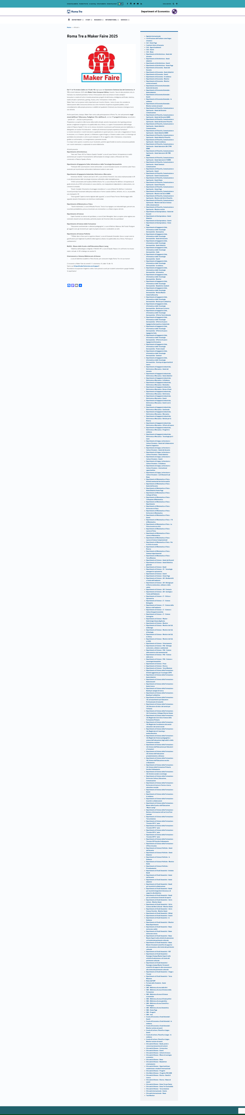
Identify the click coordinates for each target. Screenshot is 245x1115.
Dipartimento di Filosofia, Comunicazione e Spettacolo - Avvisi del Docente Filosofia (160, 120)
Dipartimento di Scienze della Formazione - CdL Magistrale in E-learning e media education (160, 731)
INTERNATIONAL (111, 20)
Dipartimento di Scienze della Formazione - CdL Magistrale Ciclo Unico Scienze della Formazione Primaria (160, 717)
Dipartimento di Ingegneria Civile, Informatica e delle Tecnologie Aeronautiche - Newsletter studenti (157, 283)
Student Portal (83, 4)
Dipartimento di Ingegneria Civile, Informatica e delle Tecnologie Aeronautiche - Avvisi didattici (156, 243)
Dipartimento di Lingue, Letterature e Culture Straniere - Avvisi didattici (158, 453)
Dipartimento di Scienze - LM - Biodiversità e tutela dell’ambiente (160, 579)
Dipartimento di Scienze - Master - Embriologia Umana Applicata (157, 620)
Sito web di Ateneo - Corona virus (156, 1048)
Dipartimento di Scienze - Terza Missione (159, 668)
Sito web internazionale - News (156, 1093)
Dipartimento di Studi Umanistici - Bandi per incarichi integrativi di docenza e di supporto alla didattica (159, 891)
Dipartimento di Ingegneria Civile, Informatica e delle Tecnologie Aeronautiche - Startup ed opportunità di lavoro (159, 361)
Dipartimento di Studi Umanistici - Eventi (159, 916)
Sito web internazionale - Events (156, 1091)
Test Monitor (150, 1095)
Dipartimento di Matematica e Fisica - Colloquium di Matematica (158, 498)
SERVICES (124, 20)
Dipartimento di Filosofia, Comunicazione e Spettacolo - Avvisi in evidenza (160, 141)
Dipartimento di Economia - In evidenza (158, 77)
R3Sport (149, 985)
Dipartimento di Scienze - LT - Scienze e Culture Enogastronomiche (158, 611)
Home (69, 27)
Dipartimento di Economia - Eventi (157, 74)
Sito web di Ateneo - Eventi (155, 1051)
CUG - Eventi (150, 50)
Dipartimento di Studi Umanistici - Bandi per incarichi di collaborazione (159, 885)
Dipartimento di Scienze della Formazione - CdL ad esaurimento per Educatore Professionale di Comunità (160, 699)
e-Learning (92, 4)
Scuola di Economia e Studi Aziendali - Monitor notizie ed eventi (158, 1027)
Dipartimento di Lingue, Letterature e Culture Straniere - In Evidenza (158, 462)
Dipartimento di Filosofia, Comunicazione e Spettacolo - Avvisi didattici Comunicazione (160, 126)
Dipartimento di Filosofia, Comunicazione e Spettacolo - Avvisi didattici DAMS (160, 132)
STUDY (88, 20)
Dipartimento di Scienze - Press (156, 664)
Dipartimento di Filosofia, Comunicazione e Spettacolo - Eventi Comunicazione (160, 174)
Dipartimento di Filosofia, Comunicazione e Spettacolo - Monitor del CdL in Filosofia (160, 197)
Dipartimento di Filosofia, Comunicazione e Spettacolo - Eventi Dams (160, 179)
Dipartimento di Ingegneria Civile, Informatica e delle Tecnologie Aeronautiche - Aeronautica (156, 229)
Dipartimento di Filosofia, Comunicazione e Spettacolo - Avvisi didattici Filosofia (160, 136)
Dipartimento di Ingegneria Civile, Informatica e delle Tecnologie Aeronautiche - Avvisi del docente (157, 236)
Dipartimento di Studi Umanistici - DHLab (159, 913)
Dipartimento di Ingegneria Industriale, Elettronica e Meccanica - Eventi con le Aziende (158, 403)
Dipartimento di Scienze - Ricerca (156, 666)
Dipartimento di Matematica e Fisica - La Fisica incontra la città (159, 525)
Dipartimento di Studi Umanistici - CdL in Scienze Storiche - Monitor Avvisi (159, 910)
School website (101, 4)
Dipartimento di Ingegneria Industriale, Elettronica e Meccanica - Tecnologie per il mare (159, 436)
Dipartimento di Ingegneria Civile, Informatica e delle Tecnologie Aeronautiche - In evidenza (156, 263)
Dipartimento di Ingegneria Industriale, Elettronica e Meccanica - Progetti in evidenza (158, 430)
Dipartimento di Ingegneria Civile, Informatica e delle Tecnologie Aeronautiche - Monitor (156, 277)
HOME (69, 20)
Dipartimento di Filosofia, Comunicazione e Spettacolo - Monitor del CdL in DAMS (160, 192)
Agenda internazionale (153, 36)
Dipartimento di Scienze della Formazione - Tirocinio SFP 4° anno (160, 831)
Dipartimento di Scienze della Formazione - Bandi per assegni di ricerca (160, 689)
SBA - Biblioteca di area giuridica (156, 1001)
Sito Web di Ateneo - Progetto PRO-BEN (159, 1073)
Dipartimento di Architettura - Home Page (159, 65)
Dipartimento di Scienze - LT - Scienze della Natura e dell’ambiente (160, 606)
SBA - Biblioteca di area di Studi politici (158, 999)
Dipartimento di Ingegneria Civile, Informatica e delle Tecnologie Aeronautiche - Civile (156, 250)
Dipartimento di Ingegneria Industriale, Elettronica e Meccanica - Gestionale (158, 408)
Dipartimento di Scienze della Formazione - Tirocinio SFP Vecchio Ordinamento (160, 840)
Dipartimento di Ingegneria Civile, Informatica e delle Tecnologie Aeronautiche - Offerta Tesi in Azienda (158, 313)
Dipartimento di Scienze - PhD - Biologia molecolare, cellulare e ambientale (159, 647)
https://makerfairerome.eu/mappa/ (86, 266)
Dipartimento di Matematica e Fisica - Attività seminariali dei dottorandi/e (158, 480)
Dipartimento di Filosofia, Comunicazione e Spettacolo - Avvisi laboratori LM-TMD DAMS (160, 153)
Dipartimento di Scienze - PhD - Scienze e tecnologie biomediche (159, 660)
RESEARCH (97, 20)
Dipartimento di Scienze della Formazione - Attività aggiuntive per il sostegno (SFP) (160, 671)
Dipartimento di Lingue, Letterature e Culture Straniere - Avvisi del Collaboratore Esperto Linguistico (160, 443)
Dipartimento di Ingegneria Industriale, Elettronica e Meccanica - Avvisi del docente (158, 369)
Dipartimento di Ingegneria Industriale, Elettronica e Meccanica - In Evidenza (158, 379)
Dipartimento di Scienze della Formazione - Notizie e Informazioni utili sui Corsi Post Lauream (160, 812)
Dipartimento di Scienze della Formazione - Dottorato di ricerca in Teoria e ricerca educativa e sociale (160, 785)
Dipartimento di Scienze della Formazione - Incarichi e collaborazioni (160, 800)
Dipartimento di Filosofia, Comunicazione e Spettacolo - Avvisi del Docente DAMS (160, 116)
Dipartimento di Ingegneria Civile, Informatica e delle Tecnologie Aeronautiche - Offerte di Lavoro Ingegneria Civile (156, 329)
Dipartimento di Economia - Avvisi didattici (160, 72)
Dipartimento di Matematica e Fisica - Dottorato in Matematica (158, 512)
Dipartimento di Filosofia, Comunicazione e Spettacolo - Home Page (160, 188)
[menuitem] (69, 20)
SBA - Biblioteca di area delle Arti (156, 987)
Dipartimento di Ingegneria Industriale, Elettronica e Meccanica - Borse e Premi (158, 388)
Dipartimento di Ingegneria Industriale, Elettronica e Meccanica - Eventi (158, 397)
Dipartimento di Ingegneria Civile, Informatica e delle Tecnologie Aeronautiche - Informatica (156, 270)
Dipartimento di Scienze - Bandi (156, 567)
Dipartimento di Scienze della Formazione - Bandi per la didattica (160, 694)
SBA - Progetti (151, 1012)
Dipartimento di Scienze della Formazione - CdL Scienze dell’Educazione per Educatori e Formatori (160, 747)
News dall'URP (150, 981)
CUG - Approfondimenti (153, 47)
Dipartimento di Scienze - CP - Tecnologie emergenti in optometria (159, 570)
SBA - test (149, 1015)
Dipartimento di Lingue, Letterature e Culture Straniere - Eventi (158, 458)
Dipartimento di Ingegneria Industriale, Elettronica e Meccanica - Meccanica (158, 413)
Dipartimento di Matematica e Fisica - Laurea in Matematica (158, 534)
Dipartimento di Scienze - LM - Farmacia (159, 589)
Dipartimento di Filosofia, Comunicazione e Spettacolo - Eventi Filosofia (160, 183)
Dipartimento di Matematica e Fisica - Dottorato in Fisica (158, 507)
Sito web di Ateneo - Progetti (155, 1071)
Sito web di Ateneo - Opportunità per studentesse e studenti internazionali (158, 1067)
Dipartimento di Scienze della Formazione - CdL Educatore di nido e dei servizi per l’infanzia (160, 706)
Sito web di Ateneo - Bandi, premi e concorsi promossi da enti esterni (157, 1045)
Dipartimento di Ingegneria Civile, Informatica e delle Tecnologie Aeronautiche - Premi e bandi (156, 346)
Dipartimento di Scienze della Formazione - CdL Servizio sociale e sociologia (160, 773)
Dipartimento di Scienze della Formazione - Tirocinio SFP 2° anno (160, 822)
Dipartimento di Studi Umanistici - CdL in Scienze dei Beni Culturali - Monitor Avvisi (159, 905)
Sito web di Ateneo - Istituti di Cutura (158, 1053)
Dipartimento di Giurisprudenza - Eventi (158, 221)
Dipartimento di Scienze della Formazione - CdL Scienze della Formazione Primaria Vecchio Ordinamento (160, 767)
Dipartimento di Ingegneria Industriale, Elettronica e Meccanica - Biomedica (158, 383)
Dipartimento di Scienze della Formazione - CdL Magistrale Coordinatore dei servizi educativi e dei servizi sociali (160, 724)
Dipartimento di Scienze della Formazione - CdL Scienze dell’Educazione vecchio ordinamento (160, 760)
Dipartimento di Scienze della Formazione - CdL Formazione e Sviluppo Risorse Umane (160, 712)
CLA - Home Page (151, 43)
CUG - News (149, 52)
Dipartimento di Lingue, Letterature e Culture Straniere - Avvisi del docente (158, 449)
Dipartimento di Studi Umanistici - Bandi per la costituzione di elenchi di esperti (159, 896)
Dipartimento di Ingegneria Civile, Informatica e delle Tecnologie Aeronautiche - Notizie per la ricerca (157, 306)
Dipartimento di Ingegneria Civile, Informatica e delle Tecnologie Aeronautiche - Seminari (156, 353)
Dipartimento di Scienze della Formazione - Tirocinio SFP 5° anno (160, 836)
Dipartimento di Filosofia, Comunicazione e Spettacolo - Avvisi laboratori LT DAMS (160, 159)
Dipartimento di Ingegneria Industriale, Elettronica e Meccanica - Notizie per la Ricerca (158, 418)
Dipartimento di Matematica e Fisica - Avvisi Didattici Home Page (158, 489)
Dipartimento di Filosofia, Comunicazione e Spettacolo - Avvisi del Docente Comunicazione (160, 110)
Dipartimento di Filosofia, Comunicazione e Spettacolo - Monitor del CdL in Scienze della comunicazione (160, 202)
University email (112, 4)
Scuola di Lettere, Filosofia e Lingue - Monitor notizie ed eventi (158, 1040)
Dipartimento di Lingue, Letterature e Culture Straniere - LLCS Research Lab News (158, 475)
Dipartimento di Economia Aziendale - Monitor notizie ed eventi (158, 105)
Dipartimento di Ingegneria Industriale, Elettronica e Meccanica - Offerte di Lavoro (160, 424)
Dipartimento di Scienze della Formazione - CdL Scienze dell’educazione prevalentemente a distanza (160, 753)
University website (72, 4)
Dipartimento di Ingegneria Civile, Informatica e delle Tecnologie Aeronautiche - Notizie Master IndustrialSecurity (156, 291)
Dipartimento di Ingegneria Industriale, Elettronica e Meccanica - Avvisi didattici (159, 375)
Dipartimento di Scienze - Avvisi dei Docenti (160, 560)
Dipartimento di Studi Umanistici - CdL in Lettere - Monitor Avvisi (159, 901)
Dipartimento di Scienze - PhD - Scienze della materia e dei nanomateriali (158, 651)
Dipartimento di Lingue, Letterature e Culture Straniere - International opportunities (158, 468)
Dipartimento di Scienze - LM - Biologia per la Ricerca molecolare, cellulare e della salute (159, 585)
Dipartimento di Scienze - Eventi (156, 574)
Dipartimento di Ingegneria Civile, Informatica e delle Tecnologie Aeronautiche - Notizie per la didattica (158, 299)
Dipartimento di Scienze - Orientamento (159, 643)
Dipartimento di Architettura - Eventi (158, 63)
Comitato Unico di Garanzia (155, 45)
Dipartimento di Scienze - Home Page (158, 576)
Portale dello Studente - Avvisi (156, 983)
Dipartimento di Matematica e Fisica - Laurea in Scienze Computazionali (158, 539)
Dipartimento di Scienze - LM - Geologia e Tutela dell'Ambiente (159, 593)
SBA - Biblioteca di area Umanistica (157, 1008)
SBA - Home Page (151, 1010)
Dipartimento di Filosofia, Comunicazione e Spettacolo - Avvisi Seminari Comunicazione (160, 164)
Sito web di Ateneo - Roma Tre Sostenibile (159, 1086)
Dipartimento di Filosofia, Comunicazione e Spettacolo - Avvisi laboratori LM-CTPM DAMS (160, 146)
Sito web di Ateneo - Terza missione (157, 1089)
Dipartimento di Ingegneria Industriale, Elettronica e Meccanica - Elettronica (158, 392)
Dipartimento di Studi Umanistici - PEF (158, 952)
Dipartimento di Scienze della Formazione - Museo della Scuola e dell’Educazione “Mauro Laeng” (160, 805)
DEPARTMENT (77, 20)
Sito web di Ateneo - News (154, 1060)
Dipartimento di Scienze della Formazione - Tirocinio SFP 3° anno (160, 827)
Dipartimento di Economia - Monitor (157, 79)
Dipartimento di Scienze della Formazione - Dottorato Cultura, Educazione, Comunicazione (160, 778)
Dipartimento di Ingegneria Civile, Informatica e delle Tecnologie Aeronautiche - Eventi (156, 256)
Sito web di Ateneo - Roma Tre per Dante (159, 1084)
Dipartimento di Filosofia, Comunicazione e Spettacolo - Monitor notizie (160, 208)
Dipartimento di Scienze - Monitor (157, 623)
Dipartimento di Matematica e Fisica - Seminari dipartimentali (158, 552)
